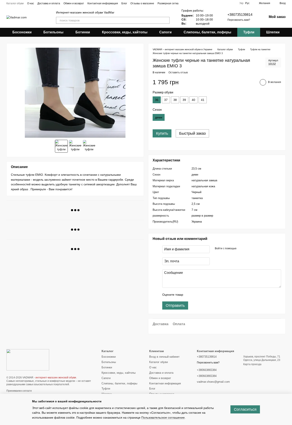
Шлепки (273, 32)
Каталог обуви (15, 3)
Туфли (248, 32)
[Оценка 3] (204, 294)
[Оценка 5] (217, 294)
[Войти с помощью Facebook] (241, 248)
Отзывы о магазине (142, 3)
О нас (30, 3)
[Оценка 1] (190, 294)
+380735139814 (239, 14)
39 (184, 100)
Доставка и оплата (48, 3)
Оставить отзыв (178, 72)
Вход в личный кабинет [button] (164, 356)
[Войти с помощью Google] (248, 248)
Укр (241, 3)
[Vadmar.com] (27, 359)
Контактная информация (102, 3)
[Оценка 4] (210, 294)
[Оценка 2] (197, 294)
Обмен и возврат (73, 3)
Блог (124, 3)
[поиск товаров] (166, 20)
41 (202, 100)
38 (175, 100)
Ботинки (82, 32)
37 (166, 100)
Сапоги (165, 32)
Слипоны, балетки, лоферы (207, 32)
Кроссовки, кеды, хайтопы (124, 32)
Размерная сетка (168, 3)
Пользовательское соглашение (163, 417)
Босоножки (22, 32)
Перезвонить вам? (238, 19)
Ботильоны (53, 32)
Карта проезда (252, 364)
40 (193, 100)
